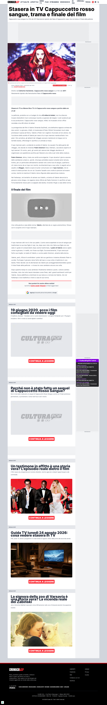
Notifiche (72, 680)
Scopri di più (53, 82)
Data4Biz (47, 686)
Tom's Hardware (23, 686)
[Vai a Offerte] (93, 2)
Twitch (93, 360)
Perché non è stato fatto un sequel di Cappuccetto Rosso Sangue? (40, 389)
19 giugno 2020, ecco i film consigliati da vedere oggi (34, 311)
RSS (71, 675)
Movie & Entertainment (59, 85)
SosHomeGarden (55, 686)
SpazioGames (32, 686)
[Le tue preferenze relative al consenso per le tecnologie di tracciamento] (2, 702)
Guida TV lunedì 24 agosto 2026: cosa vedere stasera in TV (39, 534)
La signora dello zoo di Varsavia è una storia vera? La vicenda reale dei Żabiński (39, 599)
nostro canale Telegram (38, 286)
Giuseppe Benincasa (19, 87)
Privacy (87, 672)
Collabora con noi (75, 678)
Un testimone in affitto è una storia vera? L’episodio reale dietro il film (40, 467)
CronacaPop (40, 686)
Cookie (87, 675)
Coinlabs (66, 686)
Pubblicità (72, 672)
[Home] (13, 2)
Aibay (61, 686)
